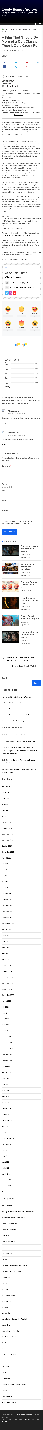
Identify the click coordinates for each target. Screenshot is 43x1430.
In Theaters (6, 1289)
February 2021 (7, 1180)
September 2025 (8, 852)
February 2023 (7, 1037)
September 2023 (8, 995)
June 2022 (5, 1084)
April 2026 (5, 810)
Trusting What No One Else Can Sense (29, 634)
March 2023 (6, 1031)
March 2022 (6, 1102)
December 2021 (7, 1120)
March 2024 (6, 959)
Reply (4, 423)
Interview (5, 1307)
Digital (4, 1247)
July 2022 (5, 1078)
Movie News (6, 1325)
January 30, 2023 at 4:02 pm (16, 435)
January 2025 (7, 900)
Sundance (5, 1367)
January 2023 (7, 1043)
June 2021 (5, 1156)
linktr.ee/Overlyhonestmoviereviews (18, 235)
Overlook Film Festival (10, 1337)
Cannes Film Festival (9, 1224)
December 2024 (7, 906)
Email (4, 500)
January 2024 (7, 971)
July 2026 (5, 792)
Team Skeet (6, 1379)
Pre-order (5, 1349)
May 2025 (5, 876)
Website (5, 511)
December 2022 (7, 1049)
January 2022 (7, 1114)
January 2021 (7, 1186)
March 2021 (6, 1174)
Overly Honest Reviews (20, 9)
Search (4, 678)
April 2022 (5, 1096)
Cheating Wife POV (9, 1229)
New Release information (11, 1331)
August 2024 (6, 929)
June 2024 (5, 941)
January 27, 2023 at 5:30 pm (16, 414)
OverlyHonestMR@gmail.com (20, 283)
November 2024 (7, 912)
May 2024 (5, 947)
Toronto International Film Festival (14, 1385)
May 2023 (5, 1019)
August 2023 (6, 1001)
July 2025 (5, 864)
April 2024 (5, 953)
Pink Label (5, 1343)
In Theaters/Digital (8, 1295)
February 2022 (7, 1108)
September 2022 (8, 1067)
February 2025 (7, 894)
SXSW (4, 1373)
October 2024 (7, 917)
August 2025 (6, 858)
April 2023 (5, 1025)
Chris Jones (5, 50)
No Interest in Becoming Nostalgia (27, 566)
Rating (5, 484)
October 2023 (7, 989)
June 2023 (5, 1013)
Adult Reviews (7, 1206)
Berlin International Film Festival (13, 1218)
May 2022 (5, 1090)
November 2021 (7, 1126)
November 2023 (7, 983)
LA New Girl (6, 1313)
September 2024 (8, 923)
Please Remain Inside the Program (30, 617)
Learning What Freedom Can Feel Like (30, 600)
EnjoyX (4, 1259)
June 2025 (5, 870)
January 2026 (7, 828)
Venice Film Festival (9, 1402)
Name (4, 490)
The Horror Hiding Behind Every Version (29, 548)
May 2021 (5, 1162)
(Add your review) (11, 387)
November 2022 (7, 1055)
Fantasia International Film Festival (14, 1265)
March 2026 (6, 816)
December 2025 (7, 834)
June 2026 (5, 798)
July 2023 (5, 1007)
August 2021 (6, 1144)
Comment (6, 466)
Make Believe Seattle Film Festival (14, 1319)
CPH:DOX (5, 1235)
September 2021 (8, 1138)
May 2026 (5, 804)
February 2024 (7, 965)
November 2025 (7, 840)
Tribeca (4, 1390)
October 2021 (7, 1132)
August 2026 (6, 786)
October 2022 (7, 1061)
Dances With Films (8, 1241)
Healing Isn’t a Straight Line (23, 735)
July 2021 (5, 1150)
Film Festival (6, 1277)
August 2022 (6, 1073)
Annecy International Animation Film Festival (18, 1212)
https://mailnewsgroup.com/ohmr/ (22, 287)
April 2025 (5, 882)
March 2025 (6, 888)
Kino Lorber (18, 115)
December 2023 (7, 977)
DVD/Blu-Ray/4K (8, 1253)
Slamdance (6, 1361)
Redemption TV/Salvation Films (13, 1355)
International (6, 1301)
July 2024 (5, 935)
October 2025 (7, 846)
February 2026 (7, 822)
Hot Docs (5, 1283)
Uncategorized (7, 1396)
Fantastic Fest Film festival (11, 1271)
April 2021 (5, 1168)
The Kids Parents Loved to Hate (29, 583)
